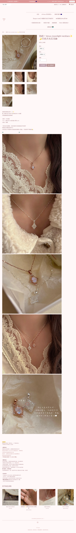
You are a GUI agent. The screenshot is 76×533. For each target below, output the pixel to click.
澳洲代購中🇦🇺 (58, 14)
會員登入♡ (56, 4)
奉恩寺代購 (47, 22)
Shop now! (63, 1)
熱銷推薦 (54, 22)
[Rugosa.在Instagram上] (37, 522)
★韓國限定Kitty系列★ (61, 18)
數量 (40, 57)
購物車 (72, 4)
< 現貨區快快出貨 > (36, 22)
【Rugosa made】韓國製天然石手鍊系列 (42, 18)
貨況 (40, 46)
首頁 (38, 14)
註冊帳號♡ (64, 4)
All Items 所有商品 (46, 14)
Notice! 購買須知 (63, 22)
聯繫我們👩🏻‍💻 (50, 27)
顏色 (40, 52)
